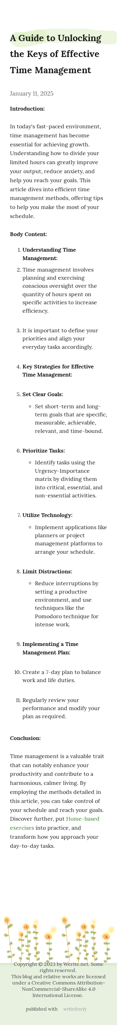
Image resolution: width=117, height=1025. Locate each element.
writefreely (75, 1009)
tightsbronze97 (17, 10)
